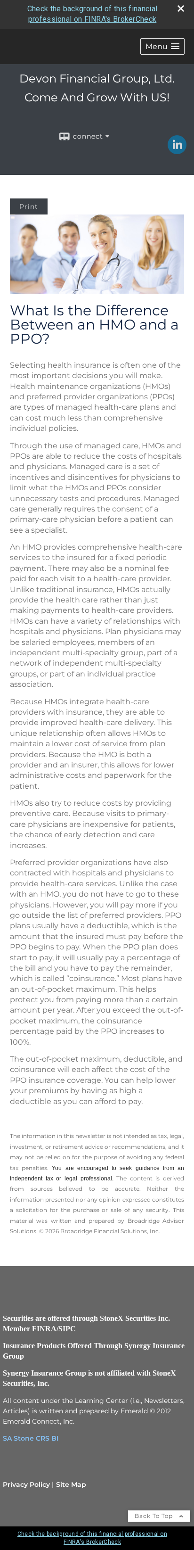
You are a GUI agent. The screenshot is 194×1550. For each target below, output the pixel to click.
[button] (162, 46)
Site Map (71, 1484)
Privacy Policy (26, 1484)
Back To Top (155, 1515)
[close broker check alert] (181, 8)
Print (28, 206)
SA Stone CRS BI (30, 1438)
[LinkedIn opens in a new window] (177, 151)
